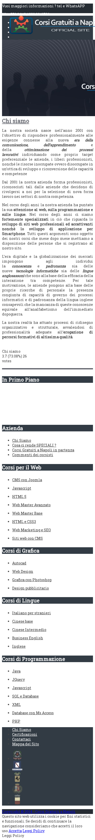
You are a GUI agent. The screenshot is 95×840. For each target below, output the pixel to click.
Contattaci (21, 739)
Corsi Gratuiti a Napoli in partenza (43, 450)
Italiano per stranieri (31, 613)
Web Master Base (27, 513)
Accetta (15, 830)
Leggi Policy (34, 830)
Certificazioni (24, 734)
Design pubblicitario (30, 588)
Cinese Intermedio (29, 629)
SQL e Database (25, 696)
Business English (27, 638)
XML (16, 704)
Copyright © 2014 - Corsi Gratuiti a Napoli (38, 811)
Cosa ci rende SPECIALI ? (34, 445)
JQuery (18, 679)
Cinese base (22, 621)
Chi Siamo (21, 440)
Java (16, 671)
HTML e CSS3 (24, 521)
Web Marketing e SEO (31, 530)
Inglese (19, 646)
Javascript (21, 488)
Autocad (19, 563)
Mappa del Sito (25, 744)
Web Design (22, 571)
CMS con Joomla (27, 479)
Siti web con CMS (27, 538)
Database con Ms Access (33, 712)
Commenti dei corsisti (32, 454)
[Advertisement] (27, 400)
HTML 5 (19, 496)
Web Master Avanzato (31, 504)
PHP (16, 721)
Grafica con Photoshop (32, 579)
